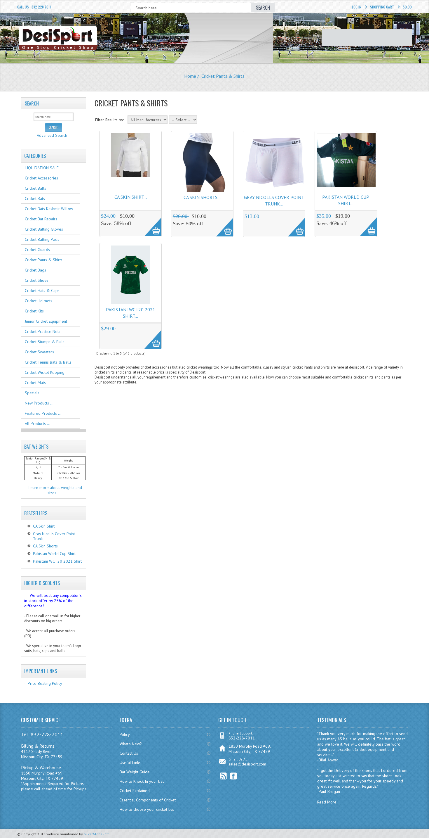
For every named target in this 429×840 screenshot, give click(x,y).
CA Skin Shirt (44, 526)
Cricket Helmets (38, 300)
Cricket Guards (37, 249)
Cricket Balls (35, 188)
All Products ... (37, 423)
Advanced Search (52, 135)
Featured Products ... (43, 413)
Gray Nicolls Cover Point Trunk (54, 536)
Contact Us (129, 753)
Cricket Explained (135, 790)
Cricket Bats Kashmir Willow (49, 208)
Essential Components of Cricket (148, 800)
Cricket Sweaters (39, 352)
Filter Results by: (109, 119)
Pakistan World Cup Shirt (54, 553)
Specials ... (34, 392)
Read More (326, 802)
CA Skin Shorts (45, 546)
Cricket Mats (35, 382)
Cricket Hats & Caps (42, 290)
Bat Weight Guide (135, 772)
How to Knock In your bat (142, 781)
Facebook (233, 776)
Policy (125, 734)
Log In (356, 6)
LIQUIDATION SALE (42, 167)
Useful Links (130, 762)
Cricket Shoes (36, 280)
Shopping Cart (382, 6)
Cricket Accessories (41, 178)
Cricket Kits (34, 311)
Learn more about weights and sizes (55, 490)
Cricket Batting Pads (42, 239)
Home (190, 76)
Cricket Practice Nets (42, 331)
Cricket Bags (35, 270)
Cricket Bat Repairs (41, 219)
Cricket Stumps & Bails (44, 341)
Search (32, 103)
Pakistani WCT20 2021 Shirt (57, 561)
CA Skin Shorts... (202, 197)
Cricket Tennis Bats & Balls (48, 362)
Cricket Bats (35, 198)
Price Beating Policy (45, 683)
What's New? (131, 743)
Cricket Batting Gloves (44, 229)
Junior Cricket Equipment (46, 321)
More (149, 223)
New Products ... (39, 403)
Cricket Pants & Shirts (43, 259)
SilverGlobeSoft (96, 834)
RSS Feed (223, 776)
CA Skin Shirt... (130, 197)
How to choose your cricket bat (147, 809)
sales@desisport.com (247, 764)
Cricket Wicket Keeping (44, 372)
